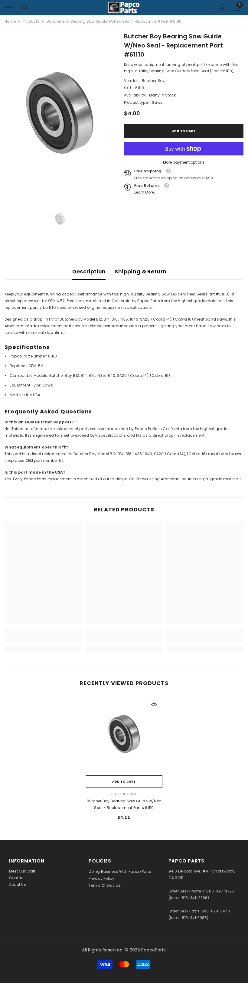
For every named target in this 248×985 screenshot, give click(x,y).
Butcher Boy (153, 80)
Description (89, 271)
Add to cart (184, 131)
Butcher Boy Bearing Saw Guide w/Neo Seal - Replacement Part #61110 (124, 804)
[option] (60, 113)
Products (31, 21)
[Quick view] (153, 704)
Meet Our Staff (22, 871)
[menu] (8, 7)
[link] (43, 638)
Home (10, 21)
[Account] (222, 7)
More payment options (183, 162)
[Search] (25, 7)
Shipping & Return (140, 271)
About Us (17, 884)
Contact (17, 877)
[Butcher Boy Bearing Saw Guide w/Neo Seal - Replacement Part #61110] (124, 734)
